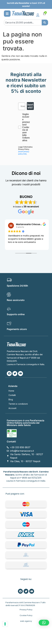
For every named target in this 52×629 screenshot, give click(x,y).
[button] (7, 13)
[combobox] (23, 22)
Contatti (12, 395)
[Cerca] (45, 22)
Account (12, 408)
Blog (11, 399)
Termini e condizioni (18, 404)
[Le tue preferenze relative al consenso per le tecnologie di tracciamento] (5, 624)
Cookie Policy (26, 615)
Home (11, 391)
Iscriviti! (30, 106)
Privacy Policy (26, 609)
